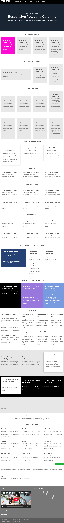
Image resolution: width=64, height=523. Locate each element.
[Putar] (2, 506)
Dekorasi (59, 491)
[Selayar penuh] (29, 506)
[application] (16, 499)
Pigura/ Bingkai (36, 497)
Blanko (45, 491)
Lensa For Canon (53, 493)
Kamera (41, 493)
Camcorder (55, 491)
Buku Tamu (50, 491)
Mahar (48, 495)
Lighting (44, 495)
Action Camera (36, 491)
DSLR (38, 493)
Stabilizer (50, 497)
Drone (34, 493)
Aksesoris (41, 491)
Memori (51, 495)
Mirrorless (56, 495)
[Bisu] (27, 506)
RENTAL (20, 1)
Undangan (55, 497)
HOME (16, 1)
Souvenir (45, 497)
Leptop (41, 495)
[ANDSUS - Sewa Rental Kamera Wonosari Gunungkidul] (6, 2)
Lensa (48, 493)
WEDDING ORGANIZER (34, 1)
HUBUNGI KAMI (44, 1)
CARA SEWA (26, 1)
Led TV (45, 493)
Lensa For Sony (35, 495)
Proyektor (41, 497)
